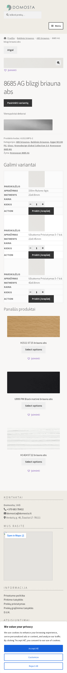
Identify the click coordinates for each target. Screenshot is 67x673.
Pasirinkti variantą (17, 102)
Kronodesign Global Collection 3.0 (31, 145)
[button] (58, 62)
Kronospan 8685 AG (19, 152)
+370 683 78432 (15, 509)
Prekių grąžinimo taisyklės (18, 608)
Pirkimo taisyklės (13, 599)
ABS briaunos (43, 38)
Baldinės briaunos (25, 38)
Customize (33, 657)
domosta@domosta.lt (19, 513)
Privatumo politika (14, 595)
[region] (33, 647)
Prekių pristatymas (14, 603)
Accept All (33, 648)
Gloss (10, 145)
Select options (33, 349)
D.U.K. (7, 612)
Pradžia (11, 38)
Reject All (33, 666)
